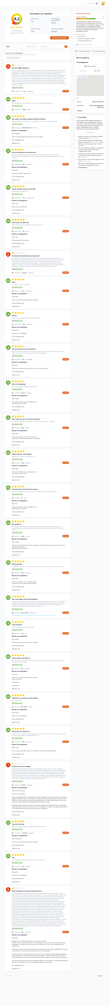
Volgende (100, 975)
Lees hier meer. (86, 161)
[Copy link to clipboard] (90, 3)
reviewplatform (95, 142)
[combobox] (31, 47)
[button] (90, 167)
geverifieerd (83, 157)
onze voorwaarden (94, 138)
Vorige (9, 975)
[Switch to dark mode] (93, 3)
